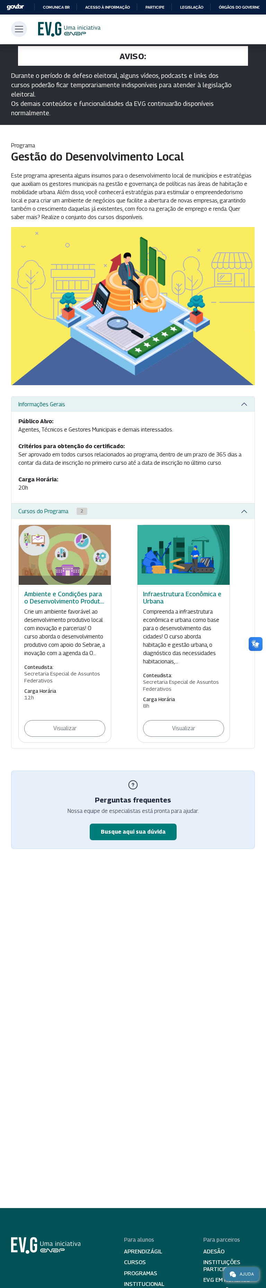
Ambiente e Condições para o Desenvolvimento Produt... (64, 597)
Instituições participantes (224, 1265)
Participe (155, 7)
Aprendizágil (143, 1251)
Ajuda (247, 1274)
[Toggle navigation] (19, 29)
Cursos (135, 1262)
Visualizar (65, 728)
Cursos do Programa (50, 511)
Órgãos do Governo (239, 7)
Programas (140, 1273)
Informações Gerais (41, 404)
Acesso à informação (107, 7)
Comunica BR (56, 7)
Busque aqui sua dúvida (133, 831)
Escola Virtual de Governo (69, 29)
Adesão (213, 1251)
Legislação (191, 7)
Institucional (144, 1284)
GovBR (15, 7)
